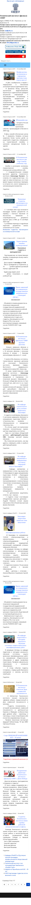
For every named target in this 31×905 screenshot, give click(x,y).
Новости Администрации (9, 767)
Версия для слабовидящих (15, 1)
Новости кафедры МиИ (9, 453)
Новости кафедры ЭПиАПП (10, 513)
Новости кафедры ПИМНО (10, 632)
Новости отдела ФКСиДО (9, 732)
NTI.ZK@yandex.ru (13, 43)
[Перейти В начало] (4, 884)
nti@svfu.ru (9, 31)
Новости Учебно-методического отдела (13, 194)
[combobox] (10, 60)
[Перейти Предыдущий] (8, 884)
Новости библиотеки (8, 682)
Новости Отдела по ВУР (9, 69)
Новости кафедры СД (8, 401)
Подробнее (6, 112)
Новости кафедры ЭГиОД (9, 813)
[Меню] (5, 65)
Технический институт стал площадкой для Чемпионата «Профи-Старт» (14, 865)
